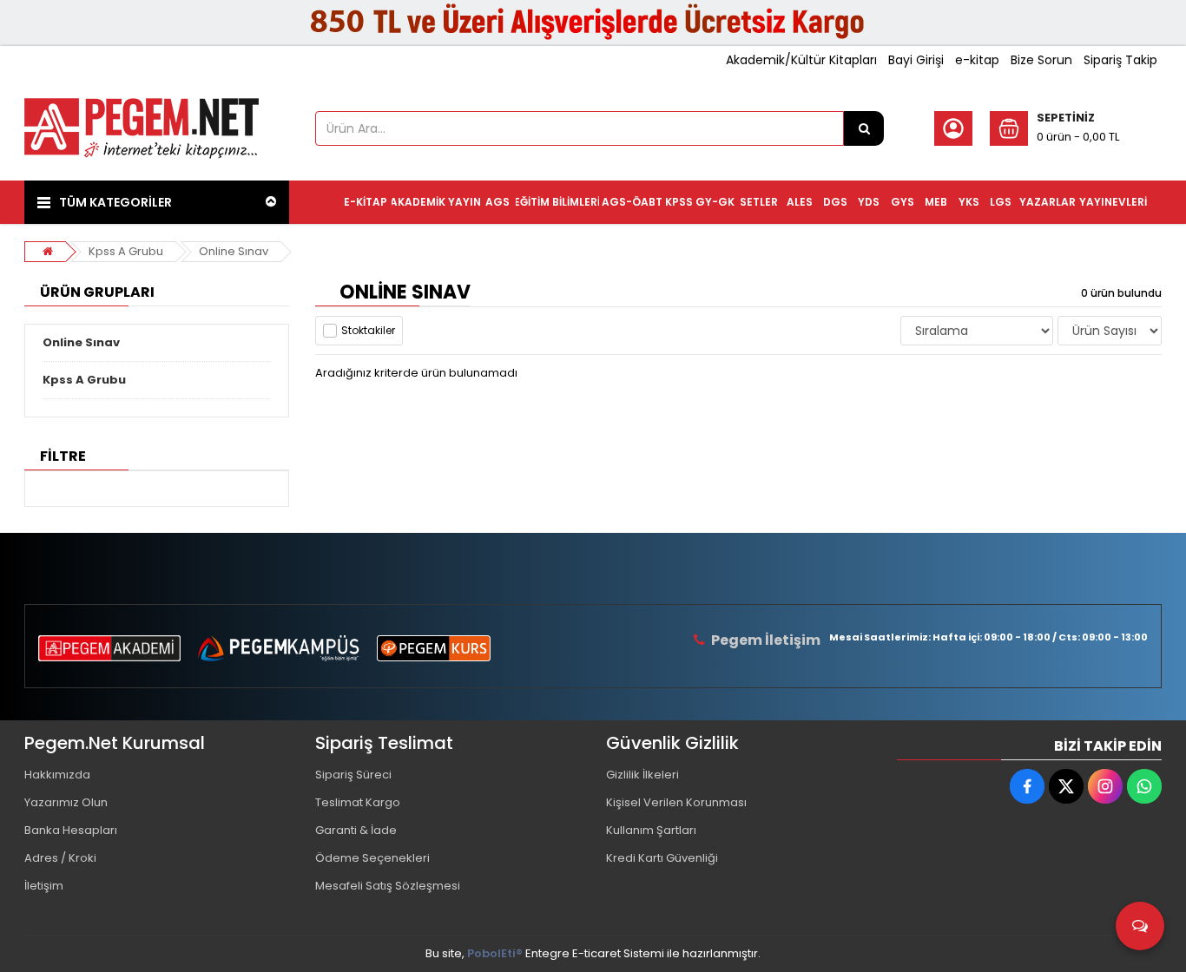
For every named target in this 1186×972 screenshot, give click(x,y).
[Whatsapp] (1144, 786)
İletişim (43, 885)
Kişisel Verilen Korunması (676, 802)
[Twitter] (1066, 786)
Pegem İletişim (765, 640)
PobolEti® (495, 953)
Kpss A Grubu (126, 251)
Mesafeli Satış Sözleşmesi (387, 885)
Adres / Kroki (60, 858)
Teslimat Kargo (357, 802)
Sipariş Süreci (353, 774)
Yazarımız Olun (66, 802)
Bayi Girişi (916, 60)
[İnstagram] (1105, 786)
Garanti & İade (356, 830)
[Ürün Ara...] (864, 128)
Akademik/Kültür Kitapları (801, 60)
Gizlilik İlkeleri (642, 774)
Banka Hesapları (70, 830)
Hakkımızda (57, 774)
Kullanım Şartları (651, 830)
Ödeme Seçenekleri (372, 858)
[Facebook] (1027, 786)
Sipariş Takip (1120, 60)
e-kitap (977, 60)
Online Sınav (233, 251)
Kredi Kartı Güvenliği (662, 858)
